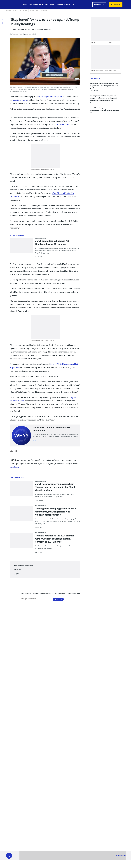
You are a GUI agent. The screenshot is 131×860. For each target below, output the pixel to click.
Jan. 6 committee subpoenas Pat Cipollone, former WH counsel (52, 242)
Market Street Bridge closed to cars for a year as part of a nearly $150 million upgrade (104, 109)
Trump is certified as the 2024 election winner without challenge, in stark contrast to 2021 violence (55, 538)
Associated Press (17, 34)
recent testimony (19, 100)
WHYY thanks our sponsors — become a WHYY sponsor (43, 169)
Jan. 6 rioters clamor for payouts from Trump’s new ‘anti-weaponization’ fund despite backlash (55, 487)
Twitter (23, 451)
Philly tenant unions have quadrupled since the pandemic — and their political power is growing (104, 85)
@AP (17, 574)
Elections (23, 11)
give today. (14, 467)
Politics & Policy (11, 11)
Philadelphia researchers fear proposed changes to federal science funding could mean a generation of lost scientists (103, 98)
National (44, 11)
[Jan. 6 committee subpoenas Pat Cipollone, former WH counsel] (21, 248)
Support (67, 5)
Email (27, 451)
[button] (9, 856)
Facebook (19, 451)
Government (34, 11)
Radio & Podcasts (34, 5)
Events (52, 5)
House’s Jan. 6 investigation (50, 96)
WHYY (12, 4)
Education (59, 5)
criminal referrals (63, 124)
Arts (46, 5)
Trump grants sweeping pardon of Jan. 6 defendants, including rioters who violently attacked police (56, 511)
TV (43, 5)
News (25, 5)
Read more (17, 569)
